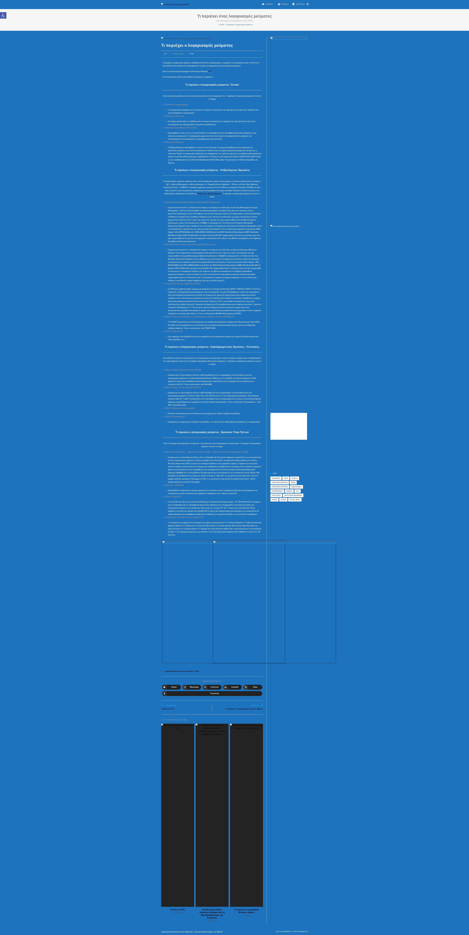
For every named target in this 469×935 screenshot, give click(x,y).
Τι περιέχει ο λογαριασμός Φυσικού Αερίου (246, 911)
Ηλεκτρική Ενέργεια (280, 487)
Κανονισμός (296, 487)
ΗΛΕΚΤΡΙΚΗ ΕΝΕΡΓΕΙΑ (172, 671)
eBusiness (276, 478)
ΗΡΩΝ (191, 54)
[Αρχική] (217, 25)
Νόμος (289, 491)
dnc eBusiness (187, 932)
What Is (295, 478)
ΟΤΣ (297, 491)
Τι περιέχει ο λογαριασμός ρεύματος (239, 25)
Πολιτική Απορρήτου (300, 931)
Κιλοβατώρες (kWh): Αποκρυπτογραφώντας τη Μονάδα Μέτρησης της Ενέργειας (212, 913)
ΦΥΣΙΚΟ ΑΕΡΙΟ (295, 500)
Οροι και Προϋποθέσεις (284, 931)
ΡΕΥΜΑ (196, 671)
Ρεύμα (283, 500)
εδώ (209, 71)
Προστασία (276, 495)
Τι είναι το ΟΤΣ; (177, 909)
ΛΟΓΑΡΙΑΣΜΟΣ (189, 671)
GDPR (286, 478)
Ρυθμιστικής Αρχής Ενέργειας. (209, 194)
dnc (165, 54)
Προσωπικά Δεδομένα (293, 495)
